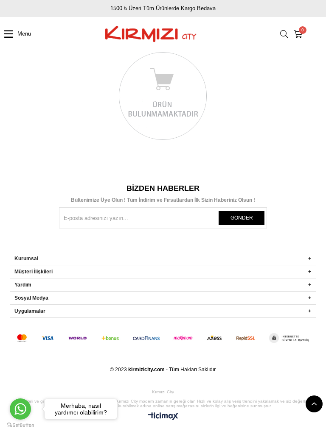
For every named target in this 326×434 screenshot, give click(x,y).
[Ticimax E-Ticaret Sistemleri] (163, 416)
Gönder (241, 218)
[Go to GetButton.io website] (20, 425)
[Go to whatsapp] (20, 409)
